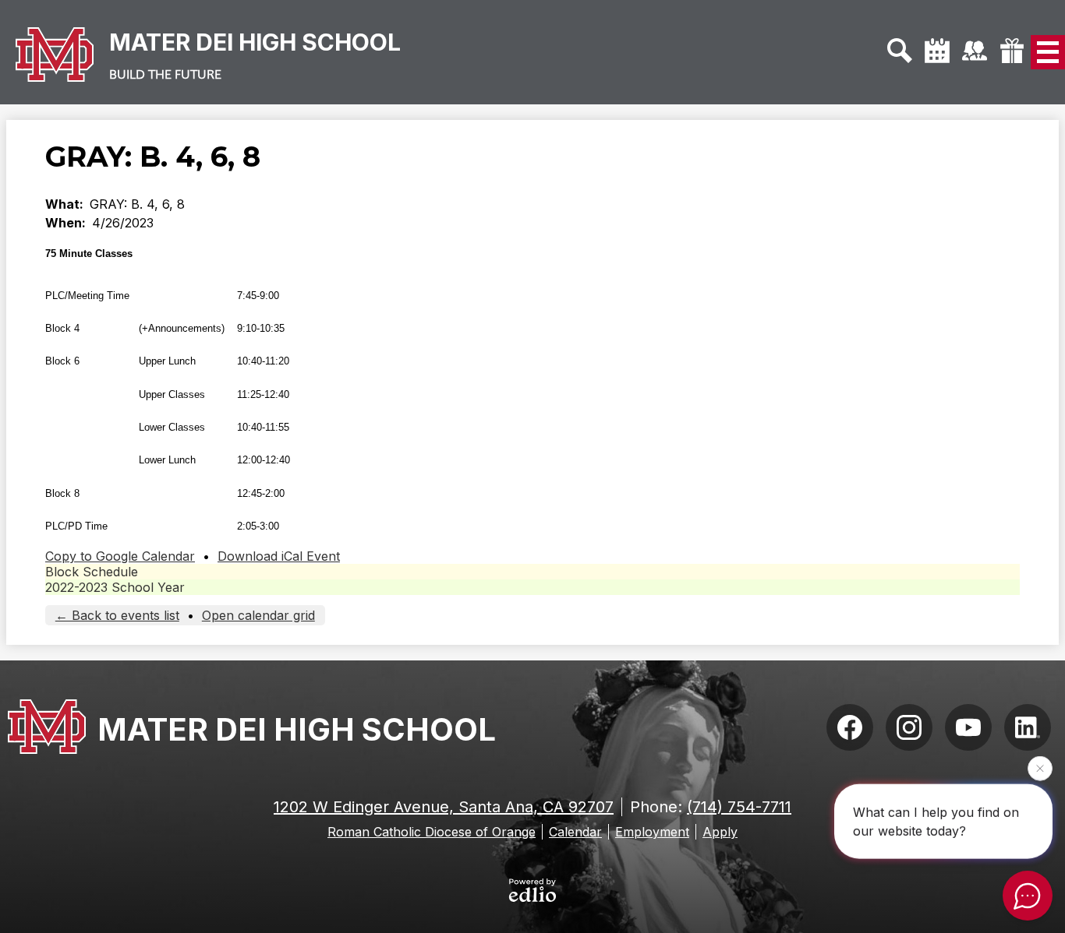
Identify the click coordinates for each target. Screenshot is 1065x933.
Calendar (575, 832)
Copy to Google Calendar (120, 556)
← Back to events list (117, 615)
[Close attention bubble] (1040, 767)
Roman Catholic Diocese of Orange (431, 832)
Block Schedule (91, 571)
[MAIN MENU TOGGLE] (1048, 52)
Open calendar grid (258, 615)
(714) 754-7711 (739, 806)
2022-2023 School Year (115, 587)
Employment (652, 832)
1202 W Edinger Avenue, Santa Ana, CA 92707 (444, 806)
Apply (720, 832)
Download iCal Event (279, 556)
